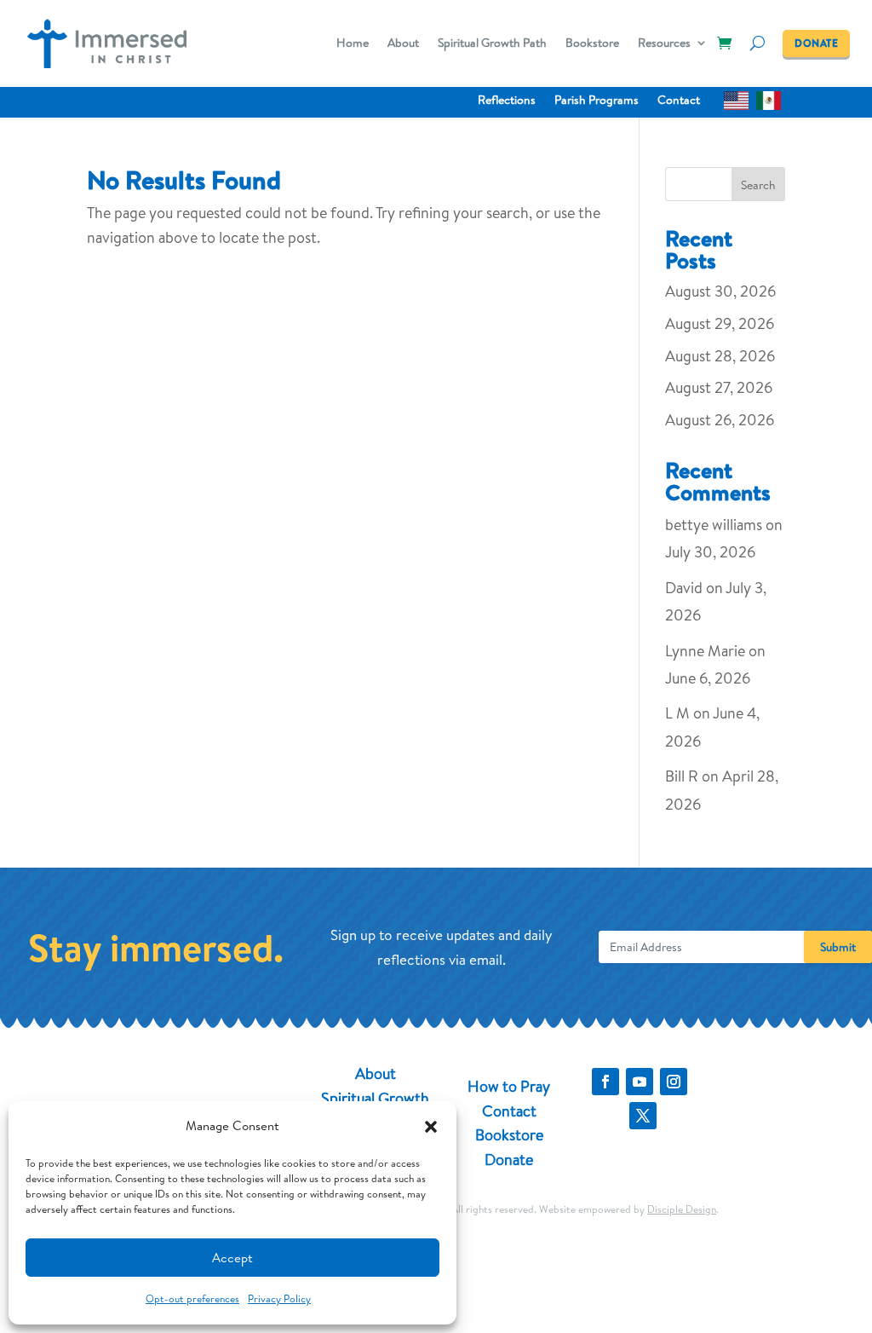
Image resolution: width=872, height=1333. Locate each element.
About (403, 44)
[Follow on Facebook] (605, 1081)
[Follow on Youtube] (639, 1081)
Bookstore (592, 44)
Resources (664, 44)
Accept (232, 1258)
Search (758, 184)
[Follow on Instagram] (673, 1081)
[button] (430, 1126)
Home (352, 44)
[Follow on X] (643, 1115)
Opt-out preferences (192, 1298)
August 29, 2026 (719, 323)
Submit (838, 946)
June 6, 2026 (707, 678)
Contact (678, 101)
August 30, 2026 (720, 291)
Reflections (507, 101)
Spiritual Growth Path (492, 44)
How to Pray (509, 1086)
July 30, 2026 (710, 552)
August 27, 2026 (718, 387)
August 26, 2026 (719, 419)
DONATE (816, 43)
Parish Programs (596, 101)
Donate (509, 1159)
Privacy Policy (279, 1298)
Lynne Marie (705, 650)
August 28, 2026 (720, 355)
